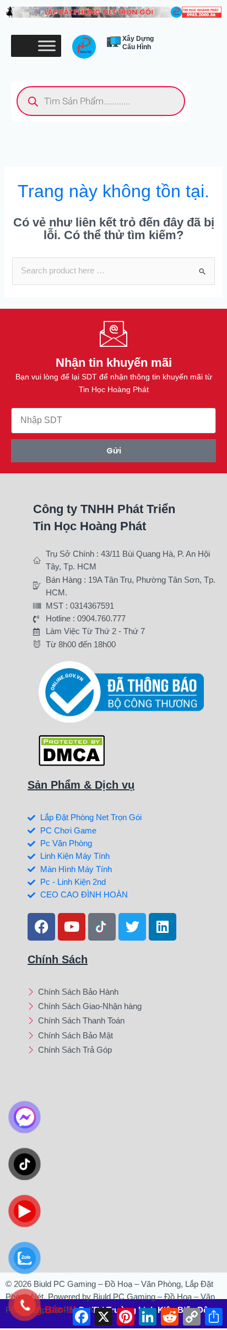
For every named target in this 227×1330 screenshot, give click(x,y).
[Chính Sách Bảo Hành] (123, 993)
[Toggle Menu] (47, 46)
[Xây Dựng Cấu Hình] (114, 42)
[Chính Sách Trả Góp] (123, 1051)
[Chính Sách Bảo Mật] (123, 1037)
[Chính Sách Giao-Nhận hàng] (123, 1007)
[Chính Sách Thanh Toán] (123, 1022)
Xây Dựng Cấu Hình (138, 42)
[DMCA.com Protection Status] (72, 750)
